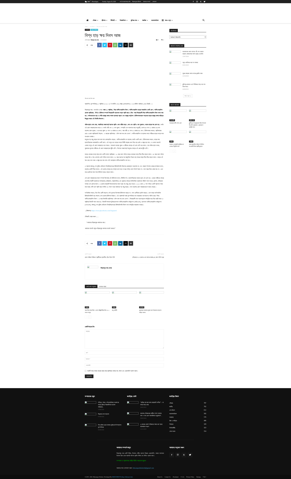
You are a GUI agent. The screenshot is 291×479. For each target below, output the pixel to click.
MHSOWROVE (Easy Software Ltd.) (122, 477)
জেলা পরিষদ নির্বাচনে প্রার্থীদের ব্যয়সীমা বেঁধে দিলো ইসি (100, 257)
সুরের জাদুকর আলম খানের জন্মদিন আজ (192, 73)
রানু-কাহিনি (114, 310)
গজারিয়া (144, 20)
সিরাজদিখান (123, 20)
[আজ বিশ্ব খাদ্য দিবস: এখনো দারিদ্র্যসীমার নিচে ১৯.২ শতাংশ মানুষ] (97, 299)
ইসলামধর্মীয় (172, 120)
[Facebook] (193, 1)
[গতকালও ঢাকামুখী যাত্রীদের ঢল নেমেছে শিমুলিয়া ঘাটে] (178, 136)
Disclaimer (176, 477)
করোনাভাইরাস (155, 20)
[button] (203, 20)
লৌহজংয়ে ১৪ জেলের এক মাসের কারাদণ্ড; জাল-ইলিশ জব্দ (148, 257)
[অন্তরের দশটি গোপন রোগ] (178, 115)
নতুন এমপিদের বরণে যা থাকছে (190, 62)
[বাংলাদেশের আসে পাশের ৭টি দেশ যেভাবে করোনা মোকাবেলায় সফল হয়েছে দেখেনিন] (175, 54)
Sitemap (198, 477)
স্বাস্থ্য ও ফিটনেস (94, 30)
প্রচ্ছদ (86, 26)
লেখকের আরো (102, 286)
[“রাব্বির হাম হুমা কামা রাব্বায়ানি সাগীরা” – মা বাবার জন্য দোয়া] (132, 405)
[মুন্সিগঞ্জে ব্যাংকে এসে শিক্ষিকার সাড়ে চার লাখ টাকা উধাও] (175, 87)
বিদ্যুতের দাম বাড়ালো (103, 414)
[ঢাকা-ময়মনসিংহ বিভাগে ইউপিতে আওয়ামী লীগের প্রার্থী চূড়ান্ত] (197, 136)
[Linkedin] (120, 45)
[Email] (125, 45)
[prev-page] (86, 317)
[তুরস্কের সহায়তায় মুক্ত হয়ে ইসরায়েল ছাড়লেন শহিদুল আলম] (151, 299)
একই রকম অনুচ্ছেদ (91, 286)
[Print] (131, 45)
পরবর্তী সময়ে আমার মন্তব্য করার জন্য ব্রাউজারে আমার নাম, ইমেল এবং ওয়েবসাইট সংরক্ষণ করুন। (112, 371)
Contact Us (168, 477)
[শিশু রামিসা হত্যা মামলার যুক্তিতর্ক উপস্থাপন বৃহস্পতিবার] (90, 428)
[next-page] (89, 317)
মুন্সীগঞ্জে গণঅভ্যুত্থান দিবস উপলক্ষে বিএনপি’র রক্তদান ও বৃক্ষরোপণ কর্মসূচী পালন (197, 125)
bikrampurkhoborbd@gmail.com (143, 468)
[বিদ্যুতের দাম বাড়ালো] (90, 417)
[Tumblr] (200, 1)
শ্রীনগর (103, 20)
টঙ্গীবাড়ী (113, 20)
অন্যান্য (86, 307)
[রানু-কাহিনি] (124, 299)
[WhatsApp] (115, 45)
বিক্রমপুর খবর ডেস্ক (95, 40)
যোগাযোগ (154, 1)
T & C (204, 477)
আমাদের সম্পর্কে (146, 1)
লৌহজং (94, 20)
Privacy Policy (190, 477)
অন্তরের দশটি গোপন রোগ (175, 123)
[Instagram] (197, 1)
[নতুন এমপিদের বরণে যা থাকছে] (175, 65)
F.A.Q (182, 477)
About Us (159, 477)
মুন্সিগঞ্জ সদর (134, 20)
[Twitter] (204, 1)
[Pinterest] (110, 45)
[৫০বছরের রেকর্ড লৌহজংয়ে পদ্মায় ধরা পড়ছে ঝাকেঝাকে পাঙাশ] (132, 427)
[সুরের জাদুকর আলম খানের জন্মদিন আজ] (175, 76)
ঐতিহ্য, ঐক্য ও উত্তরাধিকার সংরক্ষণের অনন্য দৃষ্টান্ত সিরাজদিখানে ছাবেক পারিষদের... (108, 405)
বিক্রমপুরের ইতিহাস (136, 1)
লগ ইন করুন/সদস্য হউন (125, 1)
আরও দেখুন (168, 20)
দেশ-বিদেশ (92, 26)
